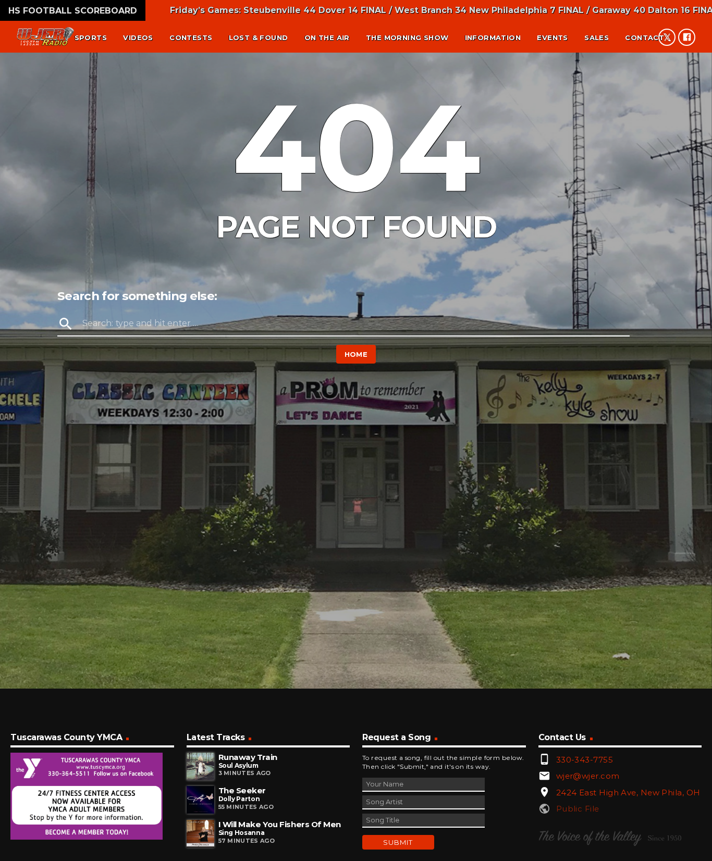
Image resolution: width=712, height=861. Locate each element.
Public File (577, 809)
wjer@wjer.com (588, 776)
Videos (138, 37)
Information (493, 37)
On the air (327, 37)
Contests (190, 37)
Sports (91, 37)
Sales (596, 37)
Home (356, 354)
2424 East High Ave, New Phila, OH (628, 792)
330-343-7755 (584, 760)
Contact (644, 37)
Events (552, 37)
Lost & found (258, 37)
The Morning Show (407, 37)
